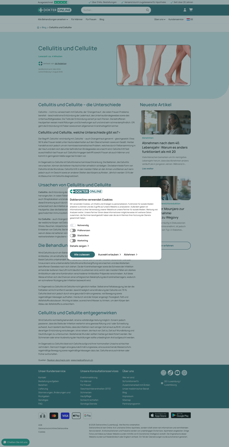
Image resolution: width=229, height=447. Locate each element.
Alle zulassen (82, 254)
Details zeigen (78, 246)
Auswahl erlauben (108, 254)
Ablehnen (129, 254)
